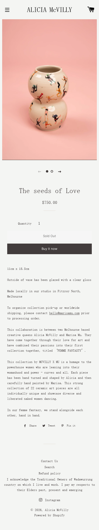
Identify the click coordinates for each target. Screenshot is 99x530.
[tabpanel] (49, 89)
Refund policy (50, 473)
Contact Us (49, 461)
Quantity (24, 223)
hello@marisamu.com (64, 313)
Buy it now (49, 249)
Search (49, 467)
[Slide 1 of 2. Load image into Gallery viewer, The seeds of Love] (47, 171)
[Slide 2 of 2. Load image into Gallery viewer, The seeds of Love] (52, 171)
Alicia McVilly (56, 509)
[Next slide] (59, 171)
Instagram (51, 500)
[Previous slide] (39, 171)
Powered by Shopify (49, 515)
